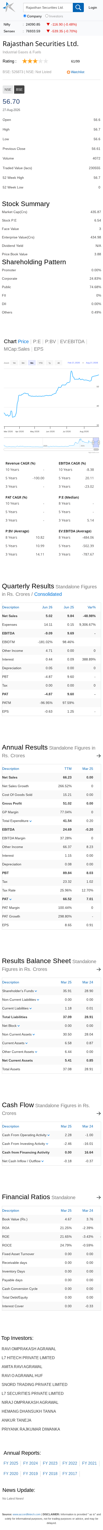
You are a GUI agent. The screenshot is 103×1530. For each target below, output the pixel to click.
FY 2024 (30, 1463)
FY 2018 (50, 1474)
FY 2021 (89, 1463)
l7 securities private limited (33, 1393)
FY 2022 (70, 1463)
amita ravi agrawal (22, 1367)
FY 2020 (11, 1474)
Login (93, 7)
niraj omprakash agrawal (30, 1402)
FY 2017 (70, 1474)
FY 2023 (50, 1463)
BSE (19, 89)
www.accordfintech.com (26, 1514)
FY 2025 (11, 1463)
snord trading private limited (35, 1385)
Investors (56, 16)
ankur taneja (16, 1420)
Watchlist (77, 72)
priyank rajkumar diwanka (31, 1429)
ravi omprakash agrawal (29, 1349)
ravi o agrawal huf (22, 1376)
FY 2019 (30, 1474)
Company (34, 16)
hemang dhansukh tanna (29, 1411)
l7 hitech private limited (28, 1358)
